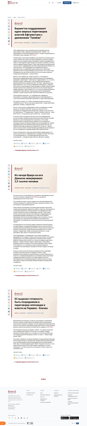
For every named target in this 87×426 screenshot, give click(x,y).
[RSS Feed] (27, 418)
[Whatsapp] (9, 418)
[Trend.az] (13, 2)
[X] (15, 418)
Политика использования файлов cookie (73, 403)
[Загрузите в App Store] (65, 418)
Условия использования (73, 392)
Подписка (56, 392)
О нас (41, 392)
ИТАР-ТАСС (33, 55)
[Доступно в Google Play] (74, 418)
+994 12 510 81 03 (11, 407)
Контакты (42, 396)
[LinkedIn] (24, 418)
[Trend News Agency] (12, 392)
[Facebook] (12, 418)
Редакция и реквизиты (45, 394)
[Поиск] (49, 2)
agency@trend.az (11, 408)
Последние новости (30, 392)
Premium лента (29, 394)
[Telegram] (21, 418)
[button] (9, 20)
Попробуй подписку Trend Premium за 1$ (27, 150)
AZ (75, 423)
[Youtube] (18, 418)
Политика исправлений (45, 402)
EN (72, 423)
